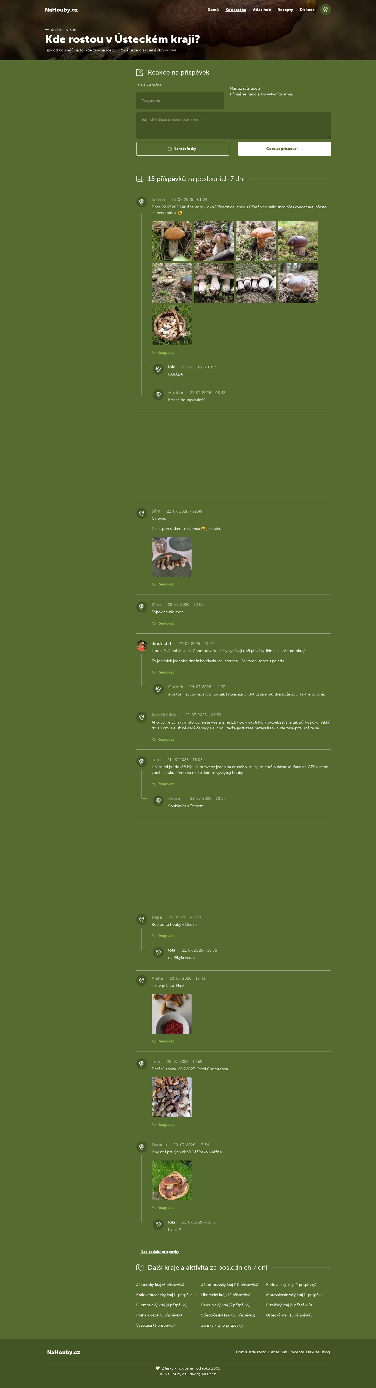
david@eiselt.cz (203, 1374)
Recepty (285, 9)
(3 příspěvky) (225, 1305)
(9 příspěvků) (289, 1305)
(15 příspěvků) (228, 1315)
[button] (182, 149)
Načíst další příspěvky (159, 1251)
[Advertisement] (86, 149)
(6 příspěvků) (160, 1284)
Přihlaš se (238, 94)
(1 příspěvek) (166, 1295)
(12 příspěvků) (225, 1295)
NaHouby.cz (61, 9)
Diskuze (307, 9)
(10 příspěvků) (229, 1284)
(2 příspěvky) (291, 1284)
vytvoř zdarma (279, 94)
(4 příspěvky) (161, 1305)
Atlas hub (262, 9)
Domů (213, 9)
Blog (326, 1352)
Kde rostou (235, 9)
